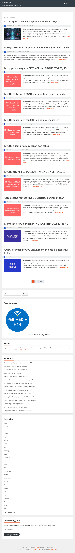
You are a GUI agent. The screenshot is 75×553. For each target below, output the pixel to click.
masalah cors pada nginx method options (16, 376)
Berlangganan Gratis (12, 535)
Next (41, 281)
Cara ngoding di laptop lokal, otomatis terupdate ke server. (21, 363)
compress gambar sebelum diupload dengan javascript (20, 400)
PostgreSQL (7, 471)
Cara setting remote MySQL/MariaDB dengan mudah (34, 197)
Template (7, 498)
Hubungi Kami (24, 350)
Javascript (7, 451)
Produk (6, 474)
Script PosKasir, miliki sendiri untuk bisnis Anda (17, 390)
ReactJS (6, 481)
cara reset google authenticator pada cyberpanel (18, 380)
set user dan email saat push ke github (15, 369)
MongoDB (7, 457)
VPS (5, 509)
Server (6, 495)
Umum (6, 505)
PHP (5, 468)
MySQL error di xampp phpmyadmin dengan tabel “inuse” (37, 47)
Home (6, 17)
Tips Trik (6, 502)
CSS (29, 227)
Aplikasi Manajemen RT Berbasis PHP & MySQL (18, 393)
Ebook (6, 434)
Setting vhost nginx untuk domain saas (15, 366)
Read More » (62, 59)
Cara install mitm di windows (12, 373)
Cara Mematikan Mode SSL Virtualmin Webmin (17, 410)
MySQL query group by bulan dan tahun (27, 145)
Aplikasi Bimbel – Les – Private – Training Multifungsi (19, 386)
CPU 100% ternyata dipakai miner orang (15, 407)
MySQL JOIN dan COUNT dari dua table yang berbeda (34, 94)
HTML (6, 444)
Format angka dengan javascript (13, 404)
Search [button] (25, 294)
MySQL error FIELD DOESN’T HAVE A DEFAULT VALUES (34, 171)
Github (6, 440)
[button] (67, 3)
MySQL (31, 25)
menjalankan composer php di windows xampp (18, 383)
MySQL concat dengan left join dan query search (31, 120)
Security (6, 488)
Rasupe (6, 2)
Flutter (6, 437)
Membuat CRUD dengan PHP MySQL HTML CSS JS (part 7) (36, 223)
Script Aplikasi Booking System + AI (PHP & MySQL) (32, 21)
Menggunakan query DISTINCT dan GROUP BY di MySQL (36, 68)
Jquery (6, 454)
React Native (7, 478)
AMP (5, 423)
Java (5, 447)
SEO (5, 492)
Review (6, 485)
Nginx (5, 464)
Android (6, 427)
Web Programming (9, 512)
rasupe (14, 25)
